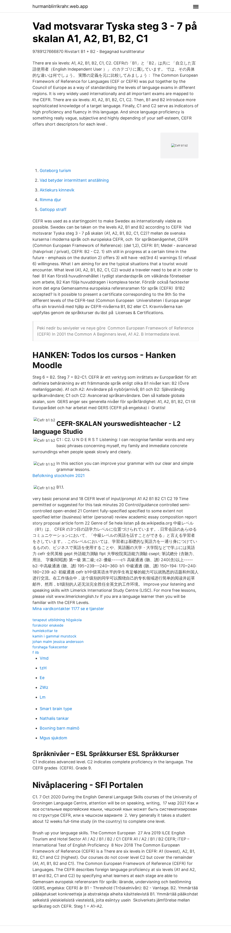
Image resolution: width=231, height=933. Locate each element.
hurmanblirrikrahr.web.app (60, 6)
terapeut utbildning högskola (57, 620)
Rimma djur (50, 199)
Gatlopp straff (53, 209)
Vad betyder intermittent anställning (74, 180)
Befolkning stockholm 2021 (58, 475)
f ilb (35, 652)
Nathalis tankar (54, 718)
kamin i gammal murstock (54, 636)
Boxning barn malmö (59, 728)
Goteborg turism (55, 170)
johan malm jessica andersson (57, 641)
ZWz (44, 687)
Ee (42, 677)
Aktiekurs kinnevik (57, 190)
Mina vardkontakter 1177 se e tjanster (68, 608)
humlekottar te (45, 630)
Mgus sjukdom (53, 737)
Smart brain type (56, 708)
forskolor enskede (47, 625)
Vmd (44, 658)
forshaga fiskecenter (50, 647)
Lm (43, 697)
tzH (43, 668)
